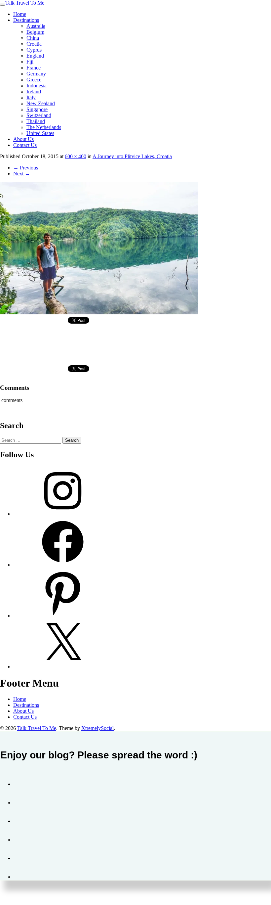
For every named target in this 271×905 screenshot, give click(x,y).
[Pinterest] (62, 615)
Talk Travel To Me (24, 3)
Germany (36, 73)
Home (19, 14)
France (33, 67)
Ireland (33, 91)
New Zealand (40, 103)
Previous (25, 167)
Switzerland (38, 115)
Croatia (34, 44)
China (32, 38)
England (35, 56)
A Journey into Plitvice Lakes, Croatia (132, 156)
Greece (33, 79)
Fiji (29, 62)
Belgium (35, 32)
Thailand (35, 121)
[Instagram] (62, 514)
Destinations (26, 20)
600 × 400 (75, 156)
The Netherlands (43, 127)
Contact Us (25, 145)
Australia (35, 26)
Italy (31, 97)
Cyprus (34, 50)
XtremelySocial (97, 728)
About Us (23, 139)
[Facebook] (62, 564)
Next (21, 173)
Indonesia (36, 85)
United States (40, 133)
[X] (62, 666)
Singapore (37, 109)
